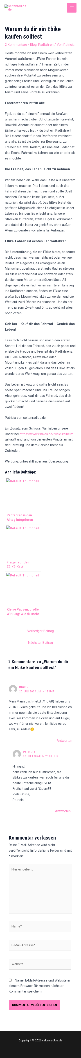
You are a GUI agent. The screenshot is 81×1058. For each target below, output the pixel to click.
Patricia (29, 752)
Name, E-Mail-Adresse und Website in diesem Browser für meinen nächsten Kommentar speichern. (39, 986)
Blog (33, 45)
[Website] (40, 965)
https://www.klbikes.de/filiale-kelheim (46, 434)
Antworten (64, 741)
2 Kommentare (16, 45)
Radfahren (46, 45)
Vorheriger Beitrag (40, 631)
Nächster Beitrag (40, 643)
